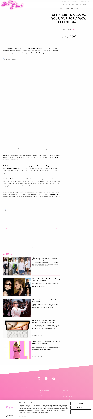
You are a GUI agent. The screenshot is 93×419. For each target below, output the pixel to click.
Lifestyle (78, 4)
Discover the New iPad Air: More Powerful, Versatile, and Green (43, 321)
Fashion (71, 4)
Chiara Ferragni (75, 1)
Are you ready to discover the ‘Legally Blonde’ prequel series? (46, 342)
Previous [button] (7, 228)
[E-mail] (74, 36)
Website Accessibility (67, 396)
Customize (80, 407)
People (85, 4)
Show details (22, 416)
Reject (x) (80, 412)
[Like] (64, 36)
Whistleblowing (66, 399)
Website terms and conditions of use (67, 393)
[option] (31, 227)
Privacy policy (65, 390)
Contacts (83, 1)
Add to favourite (67, 29)
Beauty (65, 4)
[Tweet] (69, 36)
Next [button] (56, 228)
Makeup (67, 8)
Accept (81, 403)
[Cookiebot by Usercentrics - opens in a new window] (9, 416)
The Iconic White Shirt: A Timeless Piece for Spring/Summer (44, 259)
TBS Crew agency (66, 1)
